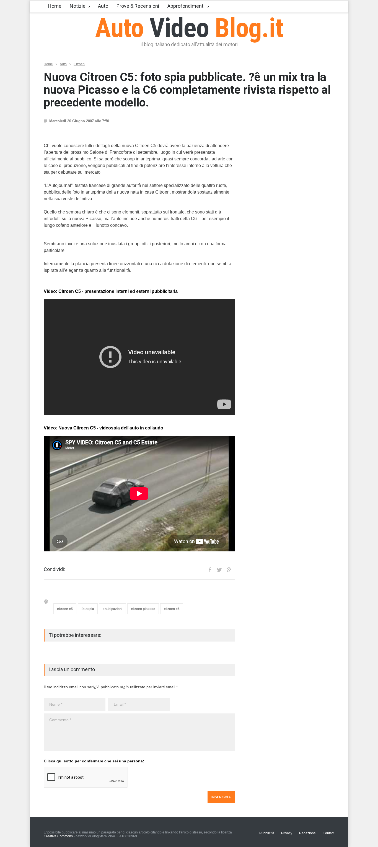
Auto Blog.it (189, 27)
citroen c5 (65, 609)
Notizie (78, 6)
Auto (103, 6)
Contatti (328, 833)
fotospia (87, 609)
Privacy (286, 833)
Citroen (79, 64)
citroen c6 (172, 609)
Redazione (307, 833)
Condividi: (54, 569)
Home (54, 6)
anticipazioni (112, 609)
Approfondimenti (185, 6)
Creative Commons (58, 836)
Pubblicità (266, 833)
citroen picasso (143, 609)
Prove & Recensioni (137, 6)
